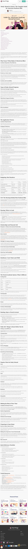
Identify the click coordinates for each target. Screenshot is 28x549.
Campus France (11, 250)
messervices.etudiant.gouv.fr (16, 213)
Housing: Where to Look (4, 37)
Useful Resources (3, 49)
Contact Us (21, 533)
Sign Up (24, 1)
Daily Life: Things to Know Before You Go (6, 43)
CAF (1, 36)
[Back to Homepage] (5, 1)
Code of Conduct (3, 537)
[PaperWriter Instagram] (1, 543)
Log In (20, 1)
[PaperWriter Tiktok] (4, 543)
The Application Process (4, 34)
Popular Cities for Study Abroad (4, 44)
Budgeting (2, 35)
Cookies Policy (2, 539)
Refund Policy (2, 536)
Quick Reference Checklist (4, 48)
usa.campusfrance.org (11, 475)
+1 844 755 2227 (10, 542)
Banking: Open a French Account (5, 42)
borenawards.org (3, 239)
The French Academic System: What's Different (6, 41)
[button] (26, 1)
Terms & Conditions (3, 533)
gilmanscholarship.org (7, 232)
